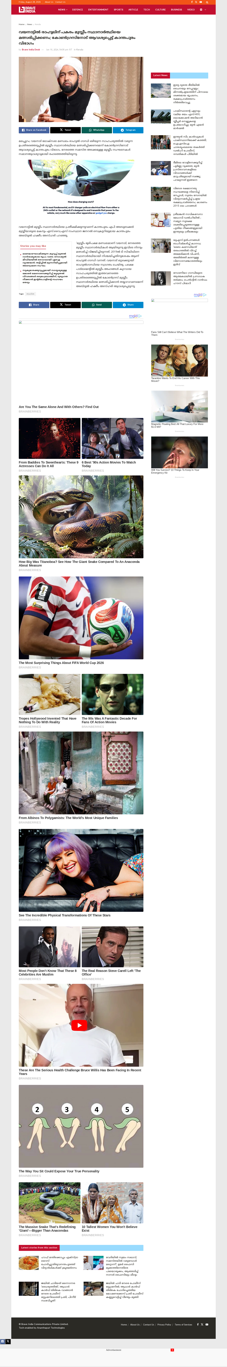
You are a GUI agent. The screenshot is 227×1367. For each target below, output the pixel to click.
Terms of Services (183, 1325)
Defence (77, 9)
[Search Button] (207, 2)
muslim (30, 294)
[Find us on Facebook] (198, 1325)
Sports (118, 9)
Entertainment (98, 9)
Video (191, 9)
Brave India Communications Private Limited (44, 1324)
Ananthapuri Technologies (51, 1328)
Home (21, 24)
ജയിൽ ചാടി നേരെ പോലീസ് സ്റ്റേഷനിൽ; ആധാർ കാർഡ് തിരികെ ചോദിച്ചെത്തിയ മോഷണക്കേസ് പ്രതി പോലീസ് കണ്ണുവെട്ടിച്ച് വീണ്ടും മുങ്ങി (124, 1290)
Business (176, 9)
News (61, 9)
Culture (160, 9)
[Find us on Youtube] (207, 1325)
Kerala (38, 24)
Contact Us (60, 2)
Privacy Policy (164, 1325)
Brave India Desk (31, 50)
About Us (49, 2)
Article (133, 9)
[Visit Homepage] (27, 10)
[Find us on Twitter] (202, 1325)
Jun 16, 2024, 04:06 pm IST (59, 50)
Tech (146, 9)
